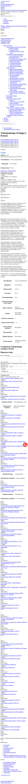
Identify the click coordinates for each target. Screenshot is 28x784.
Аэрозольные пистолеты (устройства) (16, 47)
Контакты (6, 23)
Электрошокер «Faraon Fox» (8, 667)
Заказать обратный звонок (7, 4)
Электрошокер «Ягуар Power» (8, 694)
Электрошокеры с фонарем (16, 91)
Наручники (9, 97)
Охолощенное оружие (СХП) (17, 101)
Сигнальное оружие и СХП (14, 98)
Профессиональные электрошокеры (15, 75)
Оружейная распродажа (10, 752)
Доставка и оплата (8, 20)
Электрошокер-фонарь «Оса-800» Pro (10, 676)
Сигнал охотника (14, 103)
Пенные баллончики (15, 61)
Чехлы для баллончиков (16, 66)
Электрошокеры (11, 67)
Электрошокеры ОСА (15, 87)
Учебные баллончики (15, 64)
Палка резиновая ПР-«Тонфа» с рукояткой (11, 435)
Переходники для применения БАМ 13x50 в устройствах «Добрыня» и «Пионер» (12, 511)
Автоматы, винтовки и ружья (17, 109)
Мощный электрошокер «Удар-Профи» (11, 418)
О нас (5, 19)
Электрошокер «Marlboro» (7, 685)
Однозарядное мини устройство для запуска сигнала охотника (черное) (12, 490)
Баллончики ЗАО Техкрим (16, 60)
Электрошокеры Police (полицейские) (15, 81)
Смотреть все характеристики (8, 170)
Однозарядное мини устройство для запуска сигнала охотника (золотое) (12, 470)
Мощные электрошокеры (16, 72)
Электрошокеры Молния (16, 85)
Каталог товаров (8, 45)
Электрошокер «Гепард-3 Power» (12, 129)
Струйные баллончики (15, 63)
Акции (5, 118)
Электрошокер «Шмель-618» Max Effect (11, 577)
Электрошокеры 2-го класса (17, 79)
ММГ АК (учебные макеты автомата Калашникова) (16, 112)
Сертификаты (7, 749)
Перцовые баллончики (9, 763)
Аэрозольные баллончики (16, 56)
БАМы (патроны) (14, 48)
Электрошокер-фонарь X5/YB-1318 (10, 703)
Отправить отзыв (5, 375)
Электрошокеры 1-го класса (17, 78)
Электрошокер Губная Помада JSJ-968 (10, 658)
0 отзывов (3, 152)
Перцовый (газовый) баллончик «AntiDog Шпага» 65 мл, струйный (11, 598)
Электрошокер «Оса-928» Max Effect (10, 729)
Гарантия (6, 22)
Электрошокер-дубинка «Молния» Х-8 (10, 556)
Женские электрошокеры (16, 69)
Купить (2, 384)
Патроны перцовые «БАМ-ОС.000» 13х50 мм (12, 426)
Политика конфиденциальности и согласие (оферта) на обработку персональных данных (15, 756)
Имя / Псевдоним (5, 355)
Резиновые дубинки (12, 96)
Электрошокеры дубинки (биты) (18, 84)
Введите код (5, 371)
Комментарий (4, 362)
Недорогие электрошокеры (16, 73)
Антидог (12, 100)
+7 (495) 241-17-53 (5, 775)
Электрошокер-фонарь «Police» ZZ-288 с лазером (13, 720)
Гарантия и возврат (8, 748)
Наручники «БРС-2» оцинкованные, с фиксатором (13, 587)
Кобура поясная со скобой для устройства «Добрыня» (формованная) (11, 534)
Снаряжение (7, 772)
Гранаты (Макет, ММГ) (15, 110)
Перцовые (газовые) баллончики (15, 54)
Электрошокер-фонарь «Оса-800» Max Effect (12, 712)
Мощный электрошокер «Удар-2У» (9, 608)
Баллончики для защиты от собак (18, 59)
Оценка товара (4, 366)
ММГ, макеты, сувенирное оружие (15, 107)
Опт (5, 754)
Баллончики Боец (14, 57)
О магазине (6, 745)
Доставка (6, 119)
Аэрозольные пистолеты (10, 762)
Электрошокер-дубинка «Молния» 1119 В (11, 381)
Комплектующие (14, 50)
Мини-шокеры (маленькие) (16, 70)
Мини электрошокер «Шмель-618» (9, 390)
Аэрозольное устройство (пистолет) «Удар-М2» (13, 399)
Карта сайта (7, 751)
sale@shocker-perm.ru (6, 5)
